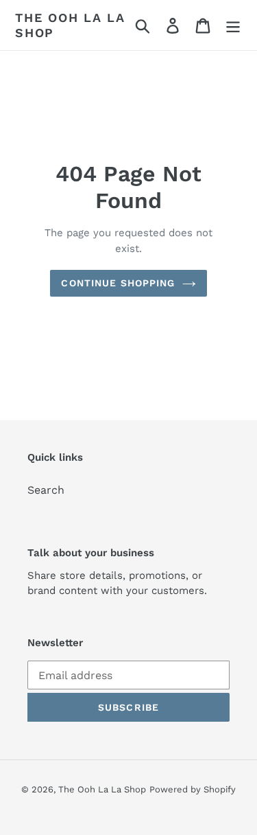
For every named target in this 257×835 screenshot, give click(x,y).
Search (45, 489)
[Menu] (233, 25)
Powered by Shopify (192, 789)
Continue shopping (118, 282)
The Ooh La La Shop (69, 25)
